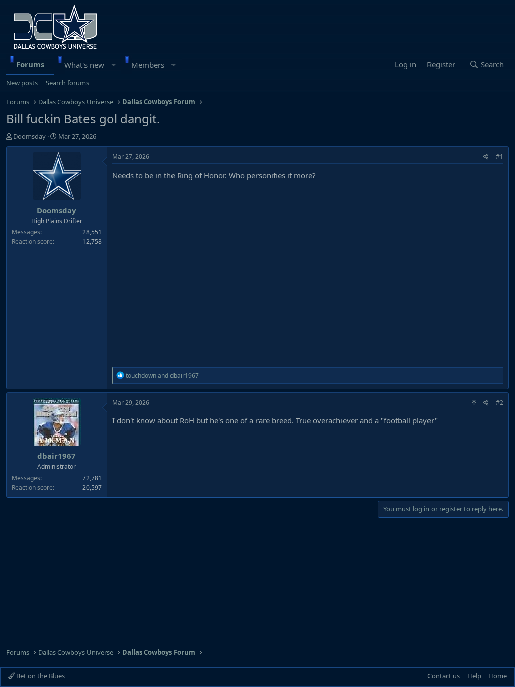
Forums (30, 64)
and (162, 375)
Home (497, 675)
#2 (499, 402)
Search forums (67, 83)
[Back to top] (474, 402)
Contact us (443, 675)
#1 (499, 156)
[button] (113, 65)
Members (147, 65)
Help (474, 675)
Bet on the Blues (40, 675)
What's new (84, 65)
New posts (22, 83)
